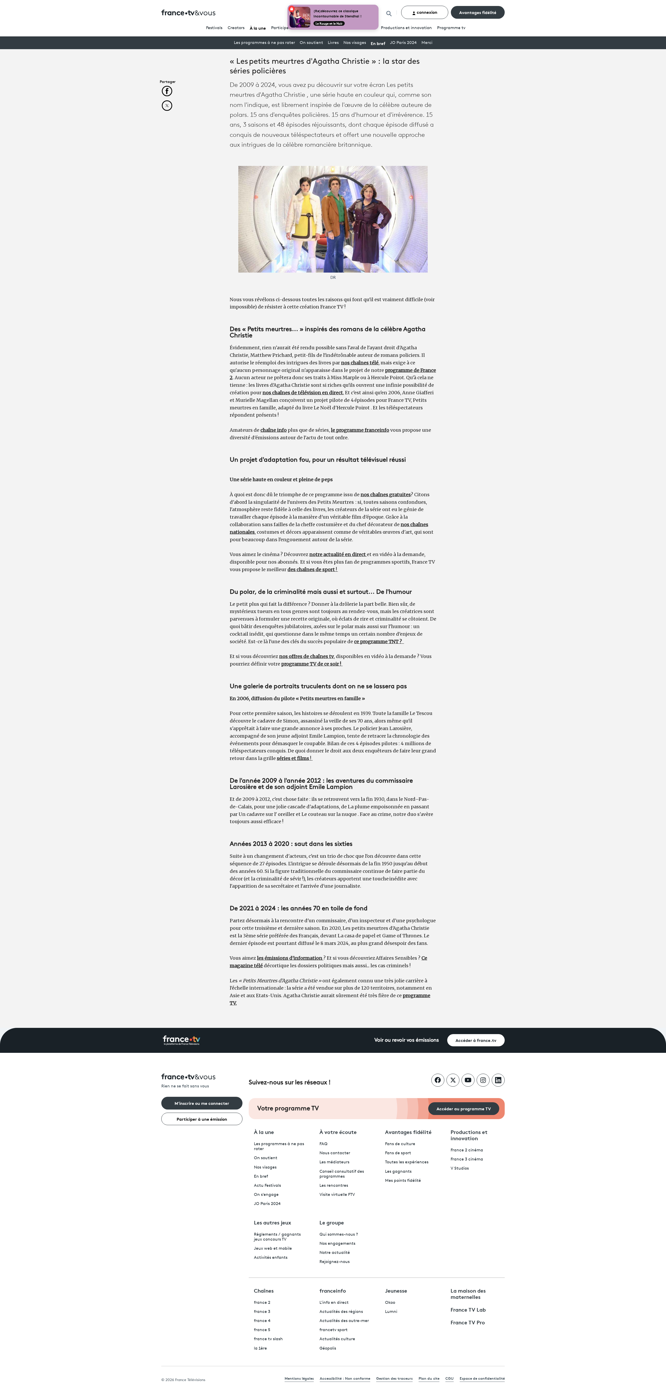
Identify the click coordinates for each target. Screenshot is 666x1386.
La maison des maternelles (468, 1293)
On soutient (311, 43)
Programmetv (451, 28)
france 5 (262, 1330)
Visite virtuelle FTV (337, 1195)
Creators (236, 28)
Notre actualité (334, 1253)
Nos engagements (337, 1244)
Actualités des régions (341, 1312)
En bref (378, 43)
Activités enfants (270, 1258)
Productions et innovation (406, 28)
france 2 (262, 1303)
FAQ (323, 1144)
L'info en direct (334, 1303)
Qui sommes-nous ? (338, 1235)
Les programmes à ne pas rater (264, 43)
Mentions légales (299, 1378)
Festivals (214, 28)
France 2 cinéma (467, 1150)
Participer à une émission (202, 1119)
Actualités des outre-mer (344, 1321)
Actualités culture (337, 1339)
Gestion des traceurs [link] (394, 1378)
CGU (449, 1378)
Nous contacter (334, 1153)
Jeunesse (396, 1290)
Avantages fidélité (477, 12)
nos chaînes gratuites (386, 495)
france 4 (262, 1321)
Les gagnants (398, 1172)
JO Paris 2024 (403, 43)
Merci (426, 43)
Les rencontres (333, 1186)
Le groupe (331, 1222)
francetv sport (333, 1330)
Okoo (390, 1303)
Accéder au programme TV (464, 1108)
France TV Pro (468, 1322)
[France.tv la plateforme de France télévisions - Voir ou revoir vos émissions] (181, 1040)
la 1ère (260, 1348)
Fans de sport (398, 1153)
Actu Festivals (267, 1186)
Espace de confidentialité (482, 1378)
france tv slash (268, 1339)
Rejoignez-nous (334, 1262)
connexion (426, 12)
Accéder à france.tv (476, 1040)
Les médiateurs (334, 1162)
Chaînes (264, 1290)
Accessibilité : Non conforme (345, 1378)
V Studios (460, 1168)
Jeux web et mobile (273, 1249)
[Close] (377, 5)
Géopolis (327, 1348)
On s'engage (266, 1195)
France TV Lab (468, 1309)
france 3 (262, 1312)
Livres (333, 43)
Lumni (391, 1312)
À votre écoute (338, 1131)
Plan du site (429, 1378)
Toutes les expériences (406, 1162)
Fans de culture (400, 1144)
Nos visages (354, 43)
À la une (258, 28)
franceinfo (332, 1290)
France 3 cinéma (467, 1159)
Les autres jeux (272, 1222)
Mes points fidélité (403, 1181)
